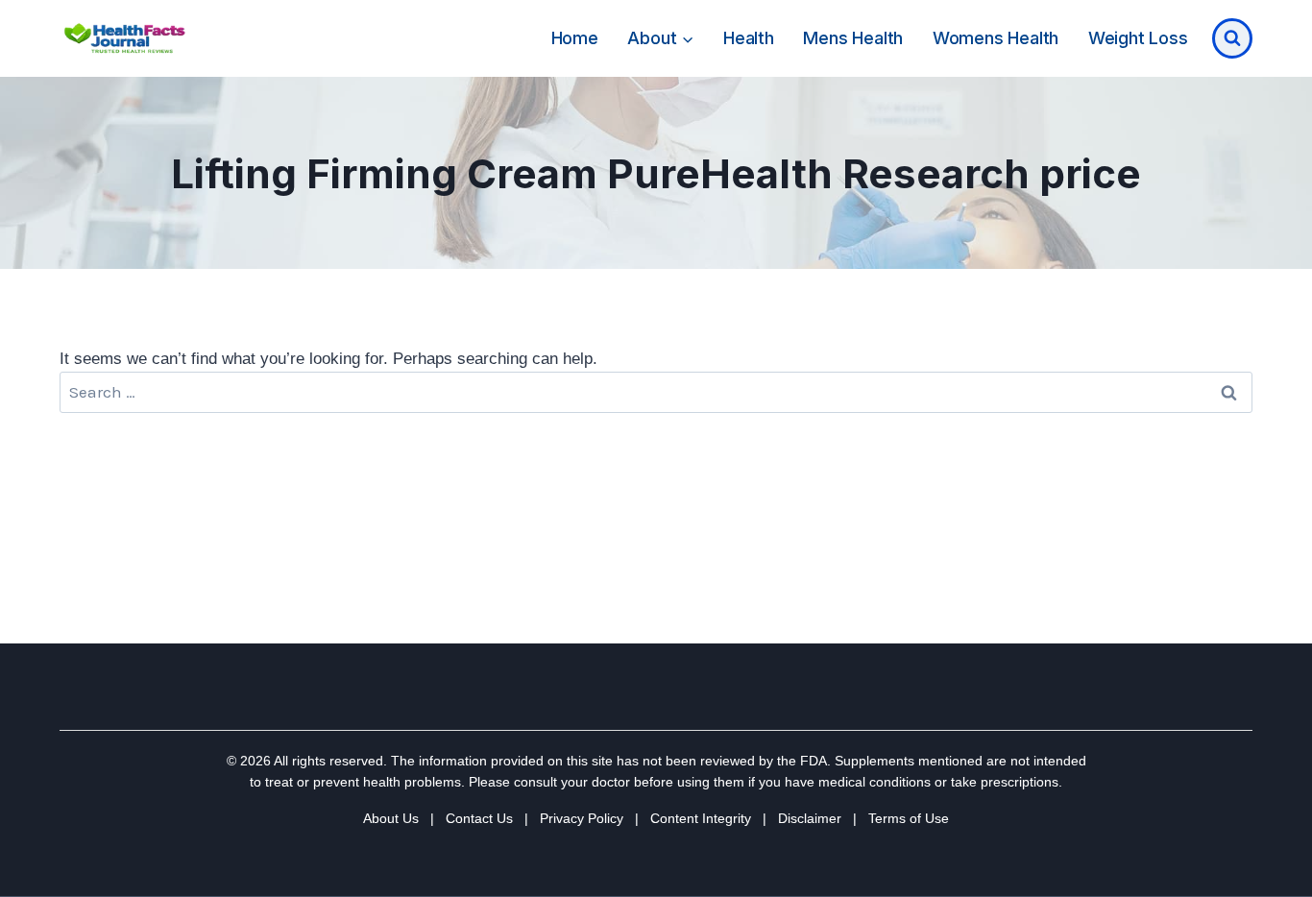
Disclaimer (809, 818)
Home (574, 38)
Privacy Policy (581, 818)
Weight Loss (1138, 38)
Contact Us (479, 818)
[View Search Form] (1232, 38)
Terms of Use (908, 818)
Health (748, 38)
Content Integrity (700, 818)
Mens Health (853, 38)
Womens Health (995, 38)
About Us (391, 818)
